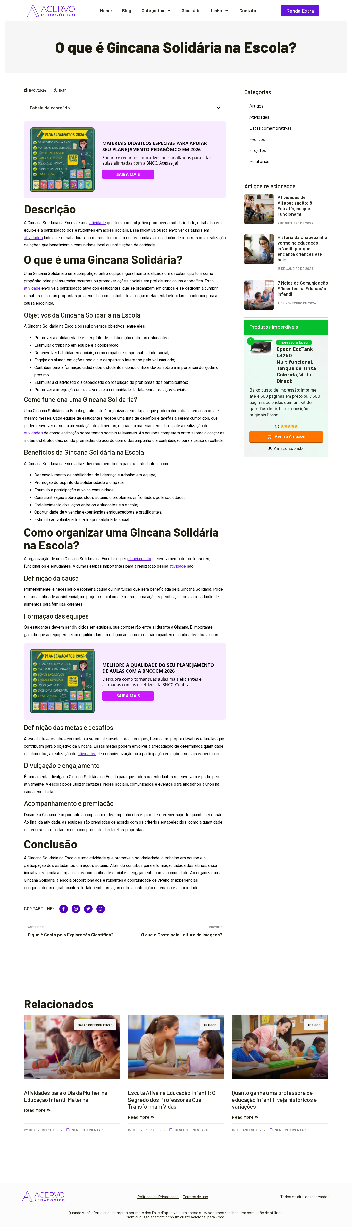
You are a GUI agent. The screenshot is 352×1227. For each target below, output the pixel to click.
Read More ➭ (37, 1110)
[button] (218, 107)
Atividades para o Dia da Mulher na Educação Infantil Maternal (65, 1096)
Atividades (259, 116)
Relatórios (259, 161)
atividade (97, 222)
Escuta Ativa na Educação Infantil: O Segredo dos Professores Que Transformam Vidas (171, 1099)
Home (106, 10)
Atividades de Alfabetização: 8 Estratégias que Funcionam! (295, 205)
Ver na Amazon (290, 436)
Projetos (257, 150)
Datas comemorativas (270, 128)
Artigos (256, 105)
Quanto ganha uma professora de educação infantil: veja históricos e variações (274, 1099)
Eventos (257, 139)
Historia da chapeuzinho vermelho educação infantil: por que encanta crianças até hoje (302, 248)
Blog (126, 10)
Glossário (191, 10)
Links (216, 10)
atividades (33, 237)
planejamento (139, 558)
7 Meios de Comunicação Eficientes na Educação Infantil (303, 288)
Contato (247, 10)
